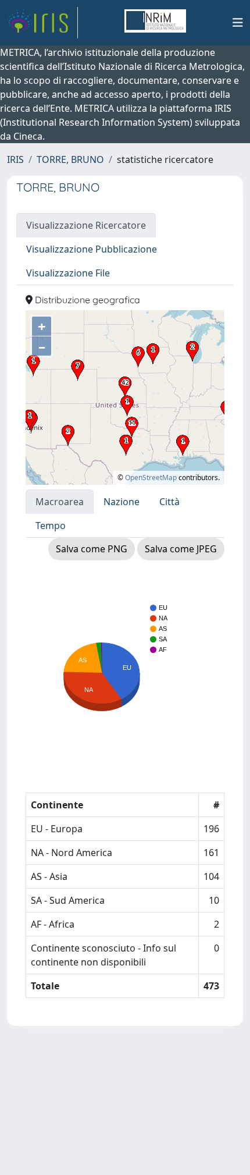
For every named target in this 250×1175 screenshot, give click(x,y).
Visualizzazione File (68, 273)
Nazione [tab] (121, 501)
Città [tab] (169, 501)
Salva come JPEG (181, 548)
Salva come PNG (91, 548)
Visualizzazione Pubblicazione (91, 249)
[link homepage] (42, 22)
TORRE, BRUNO (70, 159)
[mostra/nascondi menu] (238, 23)
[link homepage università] (155, 22)
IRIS (15, 159)
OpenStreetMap (151, 477)
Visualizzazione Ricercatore (86, 225)
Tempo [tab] (50, 525)
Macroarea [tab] (59, 501)
